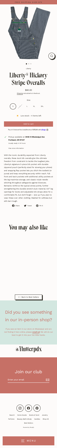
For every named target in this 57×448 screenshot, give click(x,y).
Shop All (46, 419)
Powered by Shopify (28, 427)
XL (34, 106)
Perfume (11, 419)
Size (28, 100)
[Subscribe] (47, 380)
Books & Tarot (34, 415)
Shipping (20, 93)
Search (12, 415)
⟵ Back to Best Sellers (28, 297)
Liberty (28, 68)
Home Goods (22, 415)
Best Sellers (28, 423)
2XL (42, 106)
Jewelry (45, 415)
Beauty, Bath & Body (24, 419)
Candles (37, 419)
